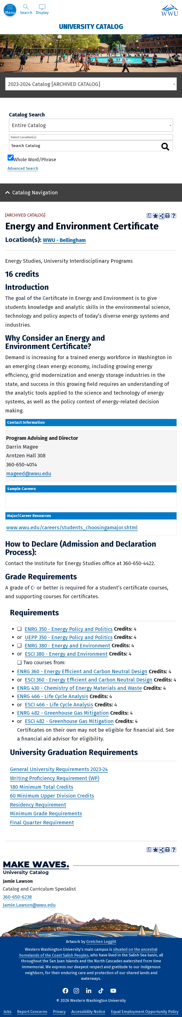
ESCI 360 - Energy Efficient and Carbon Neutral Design (88, 680)
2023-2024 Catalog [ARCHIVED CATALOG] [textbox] (54, 84)
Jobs (7, 1011)
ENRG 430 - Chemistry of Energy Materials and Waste (79, 688)
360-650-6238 (17, 897)
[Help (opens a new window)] (173, 215)
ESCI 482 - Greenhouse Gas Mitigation (69, 721)
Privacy (59, 1011)
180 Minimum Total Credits (41, 787)
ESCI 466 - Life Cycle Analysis (59, 704)
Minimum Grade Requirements (46, 813)
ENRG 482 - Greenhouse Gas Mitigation (63, 713)
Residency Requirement (38, 804)
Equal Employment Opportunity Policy (144, 1011)
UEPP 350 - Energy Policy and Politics (69, 637)
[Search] (165, 146)
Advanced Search (23, 168)
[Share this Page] (161, 216)
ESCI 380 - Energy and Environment (66, 654)
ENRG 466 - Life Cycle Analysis (52, 696)
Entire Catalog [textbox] (29, 125)
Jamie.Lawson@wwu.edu (29, 905)
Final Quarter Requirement (42, 822)
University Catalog (91, 26)
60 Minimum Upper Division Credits (52, 796)
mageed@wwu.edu (28, 473)
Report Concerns (32, 1011)
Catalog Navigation (35, 192)
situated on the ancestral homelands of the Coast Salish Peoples (88, 952)
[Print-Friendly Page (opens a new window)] (167, 215)
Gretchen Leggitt (101, 941)
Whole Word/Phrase (35, 159)
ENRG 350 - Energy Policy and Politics (69, 629)
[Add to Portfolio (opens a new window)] (155, 215)
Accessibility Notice (88, 1011)
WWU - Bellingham (64, 240)
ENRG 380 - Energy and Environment (67, 645)
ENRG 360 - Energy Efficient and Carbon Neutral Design (82, 671)
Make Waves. (36, 864)
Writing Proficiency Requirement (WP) (54, 778)
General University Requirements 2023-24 (59, 769)
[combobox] (91, 83)
